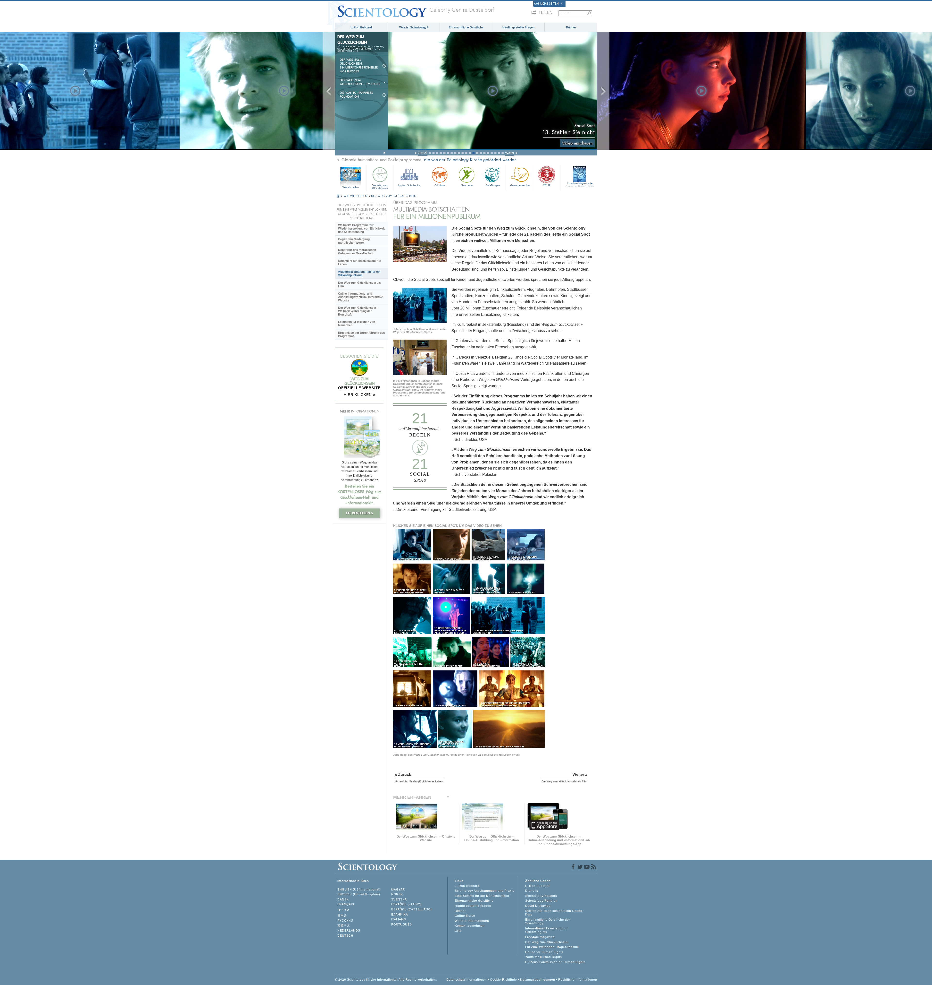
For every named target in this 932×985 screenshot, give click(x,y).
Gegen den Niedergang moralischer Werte (354, 241)
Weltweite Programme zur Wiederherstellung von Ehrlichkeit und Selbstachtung (361, 228)
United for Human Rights (544, 952)
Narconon (467, 185)
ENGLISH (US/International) (359, 889)
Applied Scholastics (409, 185)
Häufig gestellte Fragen (518, 27)
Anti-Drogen (493, 185)
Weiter (509, 152)
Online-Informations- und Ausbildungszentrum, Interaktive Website (360, 297)
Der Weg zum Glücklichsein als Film (359, 284)
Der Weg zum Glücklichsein (380, 186)
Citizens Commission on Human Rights (555, 962)
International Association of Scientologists (546, 930)
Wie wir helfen (350, 187)
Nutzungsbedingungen (537, 979)
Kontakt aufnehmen (470, 925)
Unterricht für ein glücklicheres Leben (359, 262)
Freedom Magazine (580, 184)
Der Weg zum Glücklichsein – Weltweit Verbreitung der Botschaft (358, 311)
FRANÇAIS (345, 904)
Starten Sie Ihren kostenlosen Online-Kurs (554, 912)
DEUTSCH (345, 935)
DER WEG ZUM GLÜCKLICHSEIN (393, 196)
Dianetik (531, 890)
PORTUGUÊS (401, 924)
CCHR (547, 185)
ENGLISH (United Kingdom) (358, 894)
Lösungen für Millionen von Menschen (356, 323)
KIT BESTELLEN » (359, 513)
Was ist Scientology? (413, 27)
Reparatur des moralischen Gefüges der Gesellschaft (357, 251)
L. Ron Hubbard (361, 27)
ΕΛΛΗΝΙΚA (399, 914)
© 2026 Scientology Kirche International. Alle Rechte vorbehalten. (386, 979)
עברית (343, 910)
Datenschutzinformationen (466, 979)
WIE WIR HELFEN (355, 196)
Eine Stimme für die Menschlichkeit (482, 896)
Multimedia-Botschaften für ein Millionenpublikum (359, 273)
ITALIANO (398, 919)
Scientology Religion (541, 900)
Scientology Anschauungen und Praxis (484, 890)
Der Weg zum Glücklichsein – (360, 82)
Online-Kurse (465, 915)
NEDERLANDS (348, 930)
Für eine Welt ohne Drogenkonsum (552, 947)
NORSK (397, 894)
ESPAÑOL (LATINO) (406, 904)
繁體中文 (343, 925)
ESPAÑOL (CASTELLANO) (411, 909)
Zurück (422, 152)
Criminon (439, 185)
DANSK (343, 899)
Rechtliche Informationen (577, 979)
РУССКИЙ (345, 920)
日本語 (342, 915)
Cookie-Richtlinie (503, 979)
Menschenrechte (520, 185)
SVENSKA (399, 899)
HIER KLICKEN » (359, 395)
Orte (458, 931)
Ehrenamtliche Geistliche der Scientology (547, 921)
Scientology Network (541, 896)
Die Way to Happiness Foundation (356, 95)
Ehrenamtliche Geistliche (466, 27)
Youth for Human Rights (543, 957)
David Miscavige (538, 906)
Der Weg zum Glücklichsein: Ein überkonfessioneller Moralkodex (359, 66)
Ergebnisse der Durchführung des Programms (361, 334)
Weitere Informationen (472, 921)
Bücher (571, 27)
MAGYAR (398, 889)
